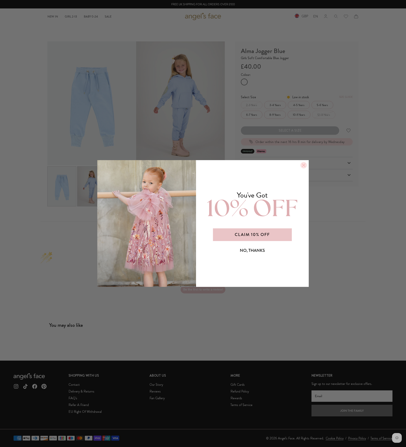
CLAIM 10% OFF (252, 235)
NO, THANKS (252, 250)
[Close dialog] (303, 165)
